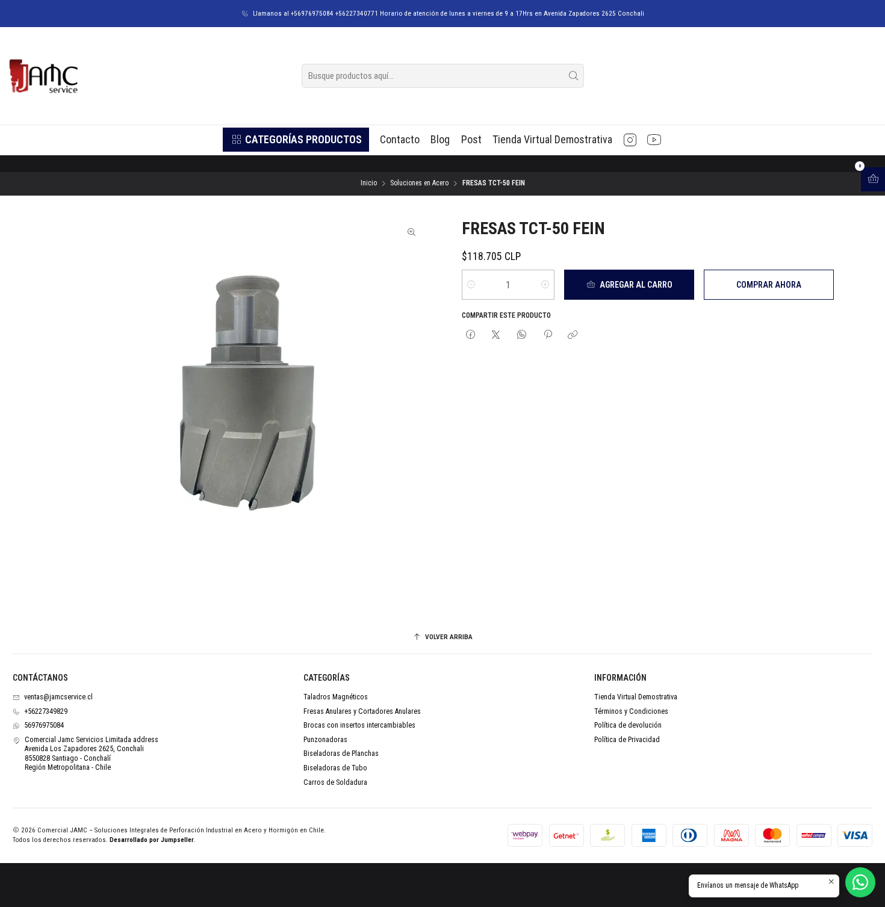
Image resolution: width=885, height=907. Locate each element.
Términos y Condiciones (631, 711)
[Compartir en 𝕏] (496, 335)
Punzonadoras (325, 739)
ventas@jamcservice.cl (58, 697)
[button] (295, 140)
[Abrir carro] (873, 179)
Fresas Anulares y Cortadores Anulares (362, 711)
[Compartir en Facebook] (471, 335)
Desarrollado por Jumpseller (152, 840)
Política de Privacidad (627, 739)
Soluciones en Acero (419, 183)
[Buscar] (574, 76)
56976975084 (44, 725)
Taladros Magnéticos (335, 697)
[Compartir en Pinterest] (547, 335)
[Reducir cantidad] (471, 284)
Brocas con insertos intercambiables (359, 725)
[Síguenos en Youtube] (654, 140)
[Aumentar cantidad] (545, 284)
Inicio (369, 183)
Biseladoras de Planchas (341, 753)
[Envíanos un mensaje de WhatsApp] (860, 882)
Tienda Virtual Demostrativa (635, 697)
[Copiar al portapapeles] (573, 335)
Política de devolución (628, 725)
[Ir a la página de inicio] (43, 76)
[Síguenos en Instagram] (630, 140)
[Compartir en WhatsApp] (522, 335)
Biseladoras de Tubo (335, 768)
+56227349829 (45, 711)
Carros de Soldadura (335, 782)
